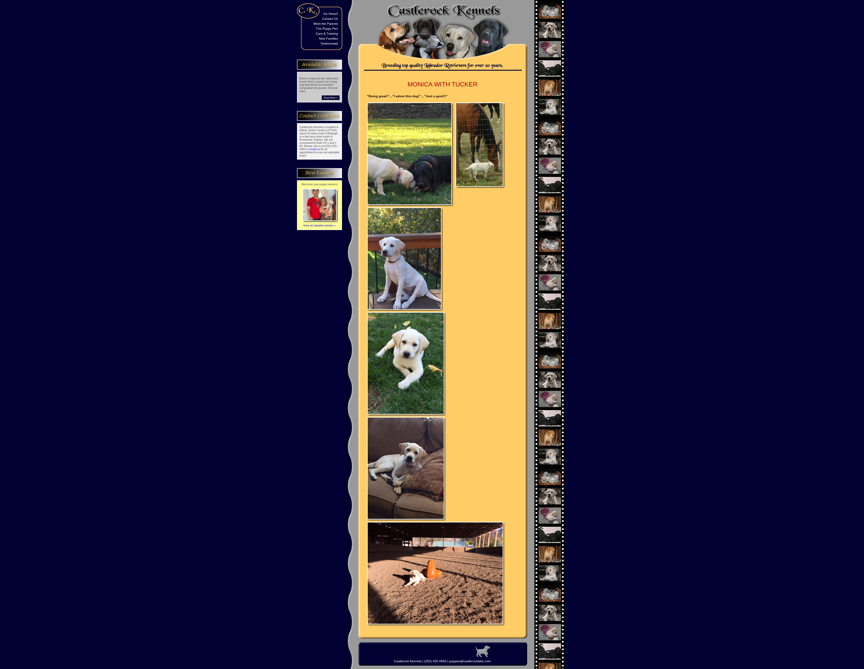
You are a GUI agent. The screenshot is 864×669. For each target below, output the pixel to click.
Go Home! (330, 14)
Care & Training (327, 33)
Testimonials (329, 43)
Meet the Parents (325, 23)
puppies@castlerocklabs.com (470, 661)
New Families (328, 38)
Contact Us (330, 18)
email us (315, 149)
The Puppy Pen (327, 28)
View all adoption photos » (319, 225)
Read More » (331, 97)
